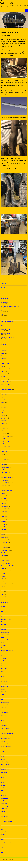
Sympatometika (5, 542)
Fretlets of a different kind (7, 321)
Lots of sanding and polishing (7, 337)
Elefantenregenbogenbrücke (8, 400)
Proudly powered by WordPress (7, 859)
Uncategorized (4, 597)
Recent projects (4, 302)
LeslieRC (3, 444)
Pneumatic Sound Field (6, 490)
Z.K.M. (2, 589)
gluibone (3, 415)
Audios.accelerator (5, 363)
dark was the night (5, 384)
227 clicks (3, 355)
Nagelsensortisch (5, 467)
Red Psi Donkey (5, 506)
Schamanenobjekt (5, 514)
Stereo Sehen (4, 537)
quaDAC (3, 493)
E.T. (2, 397)
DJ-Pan (2, 392)
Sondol (3, 527)
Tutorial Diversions (5, 571)
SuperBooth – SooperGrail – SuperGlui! (10, 306)
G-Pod (2, 410)
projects (3, 353)
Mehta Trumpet (4, 457)
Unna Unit (3, 576)
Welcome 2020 (4, 288)
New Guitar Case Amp (6, 329)
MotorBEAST (4, 459)
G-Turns (3, 412)
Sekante (3, 519)
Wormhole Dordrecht (6, 584)
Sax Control (4, 511)
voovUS (3, 581)
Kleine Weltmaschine (6, 436)
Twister (3, 573)
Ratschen (3, 503)
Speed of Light (4, 532)
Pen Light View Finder (6, 482)
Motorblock (4, 462)
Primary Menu (26, 10)
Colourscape (4, 379)
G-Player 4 (3, 407)
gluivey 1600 (4, 418)
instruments (3, 350)
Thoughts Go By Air (5, 550)
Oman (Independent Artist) (7, 477)
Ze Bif (2, 591)
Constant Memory (5, 381)
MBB (2, 454)
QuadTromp (4, 498)
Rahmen (3, 501)
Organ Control (4, 480)
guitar (2, 30)
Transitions (3, 558)
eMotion (3, 402)
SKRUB (3, 521)
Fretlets (2, 325)
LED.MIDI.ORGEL (5, 441)
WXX (2, 586)
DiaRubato (3, 387)
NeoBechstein (4, 470)
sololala (3, 524)
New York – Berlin (5, 472)
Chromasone (4, 374)
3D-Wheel (3, 358)
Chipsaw (3, 371)
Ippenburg (3, 428)
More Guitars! (4, 317)
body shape (4, 283)
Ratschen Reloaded (5, 333)
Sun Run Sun (4, 540)
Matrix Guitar (4, 451)
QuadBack (3, 495)
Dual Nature (4, 394)
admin (8, 35)
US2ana (3, 578)
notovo (3, 475)
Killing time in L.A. (5, 431)
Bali (2, 366)
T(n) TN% (3, 545)
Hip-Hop (3, 423)
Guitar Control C (5, 420)
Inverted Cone (4, 425)
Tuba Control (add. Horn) (7, 565)
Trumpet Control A (5, 560)
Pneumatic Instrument (6, 488)
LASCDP (3, 438)
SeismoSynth (4, 516)
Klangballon (4, 433)
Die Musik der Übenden (6, 389)
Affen (2, 361)
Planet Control (4, 485)
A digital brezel (4, 314)
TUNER (3, 568)
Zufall (2, 594)
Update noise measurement (7, 310)
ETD (2, 405)
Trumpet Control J (5, 563)
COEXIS (3, 376)
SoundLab (3, 529)
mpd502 (3, 464)
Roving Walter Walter (6, 508)
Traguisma (3, 555)
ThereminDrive (4, 547)
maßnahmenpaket (5, 446)
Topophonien (4, 552)
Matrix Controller (5, 449)
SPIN (2, 534)
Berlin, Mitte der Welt (6, 368)
